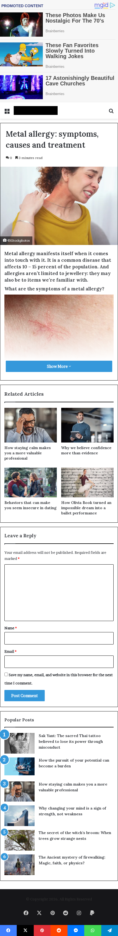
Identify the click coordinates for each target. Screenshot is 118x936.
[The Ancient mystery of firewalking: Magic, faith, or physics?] (19, 864)
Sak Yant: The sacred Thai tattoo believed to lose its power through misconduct (71, 741)
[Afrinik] (36, 110)
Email (10, 651)
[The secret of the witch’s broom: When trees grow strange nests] (19, 840)
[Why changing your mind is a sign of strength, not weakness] (19, 815)
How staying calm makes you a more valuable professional (27, 453)
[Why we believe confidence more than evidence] (87, 425)
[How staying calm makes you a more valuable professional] (30, 425)
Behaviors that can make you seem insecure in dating (30, 505)
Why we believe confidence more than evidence (86, 450)
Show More (58, 366)
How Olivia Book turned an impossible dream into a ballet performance (86, 508)
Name (10, 628)
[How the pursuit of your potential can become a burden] (19, 767)
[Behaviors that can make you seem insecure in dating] (30, 482)
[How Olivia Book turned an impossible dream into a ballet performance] (87, 482)
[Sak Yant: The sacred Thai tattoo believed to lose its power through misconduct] (19, 743)
